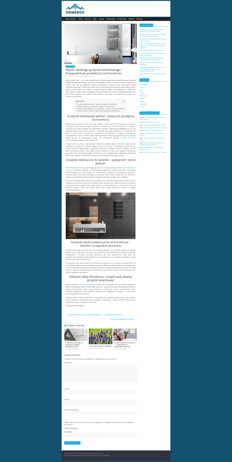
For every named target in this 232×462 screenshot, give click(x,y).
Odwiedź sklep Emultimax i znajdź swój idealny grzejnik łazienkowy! (98, 111)
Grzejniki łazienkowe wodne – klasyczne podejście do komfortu (97, 104)
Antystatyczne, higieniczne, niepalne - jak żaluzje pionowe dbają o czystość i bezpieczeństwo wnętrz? (152, 69)
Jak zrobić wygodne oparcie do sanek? (155, 128)
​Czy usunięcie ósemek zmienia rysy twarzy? (153, 74)
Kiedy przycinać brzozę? (152, 122)
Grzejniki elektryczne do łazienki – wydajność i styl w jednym (96, 106)
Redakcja (139, 19)
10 (102, 348)
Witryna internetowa (71, 410)
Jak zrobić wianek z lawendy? (100, 346)
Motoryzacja (110, 19)
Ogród (80, 19)
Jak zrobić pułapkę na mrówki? (123, 319)
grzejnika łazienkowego (86, 285)
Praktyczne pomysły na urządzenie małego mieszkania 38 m (74, 345)
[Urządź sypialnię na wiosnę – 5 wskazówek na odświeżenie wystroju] (125, 330)
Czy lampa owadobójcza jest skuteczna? (152, 50)
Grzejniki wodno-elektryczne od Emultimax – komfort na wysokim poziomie (101, 108)
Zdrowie (131, 19)
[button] (123, 101)
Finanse (101, 19)
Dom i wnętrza (70, 19)
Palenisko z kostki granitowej (153, 130)
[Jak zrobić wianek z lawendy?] (100, 330)
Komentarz (68, 363)
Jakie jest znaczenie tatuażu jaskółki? (155, 125)
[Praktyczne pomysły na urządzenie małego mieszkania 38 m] (76, 330)
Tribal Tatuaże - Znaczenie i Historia (155, 152)
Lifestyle (88, 19)
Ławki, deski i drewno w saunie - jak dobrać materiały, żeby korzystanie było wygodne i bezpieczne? (153, 45)
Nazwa (67, 389)
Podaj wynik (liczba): (71, 428)
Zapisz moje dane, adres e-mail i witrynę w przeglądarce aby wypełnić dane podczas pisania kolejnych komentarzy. (98, 423)
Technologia (121, 19)
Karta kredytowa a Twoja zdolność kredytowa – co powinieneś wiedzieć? (93, 315)
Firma (95, 19)
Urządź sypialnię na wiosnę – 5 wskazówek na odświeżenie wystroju (124, 345)
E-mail (67, 399)
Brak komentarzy (90, 76)
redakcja (81, 76)
